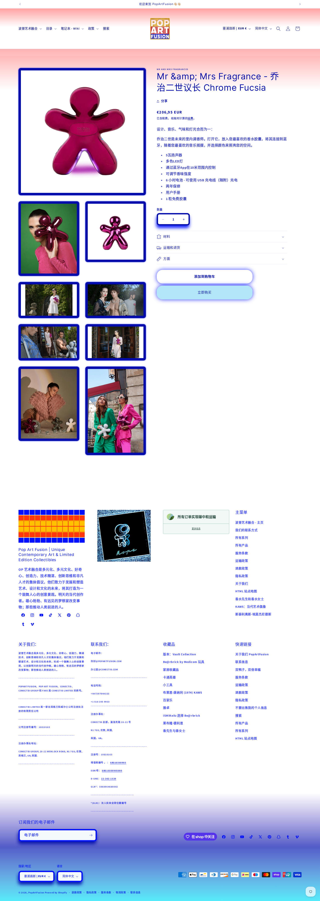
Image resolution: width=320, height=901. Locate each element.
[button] (30, 28)
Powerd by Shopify (56, 892)
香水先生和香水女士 (249, 599)
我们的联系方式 (246, 530)
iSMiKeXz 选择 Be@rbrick (181, 715)
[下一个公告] (300, 4)
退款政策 (241, 568)
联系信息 (241, 662)
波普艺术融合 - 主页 (249, 523)
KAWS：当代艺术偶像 (250, 607)
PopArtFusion (36, 892)
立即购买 (205, 292)
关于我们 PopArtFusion (252, 654)
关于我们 (241, 584)
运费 (190, 118)
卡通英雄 (169, 677)
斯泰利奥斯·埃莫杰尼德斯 (253, 614)
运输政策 (241, 561)
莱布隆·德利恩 (173, 723)
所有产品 (241, 545)
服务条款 (241, 553)
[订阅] (91, 835)
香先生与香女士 (174, 731)
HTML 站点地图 (246, 591)
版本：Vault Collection (179, 654)
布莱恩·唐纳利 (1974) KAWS (182, 693)
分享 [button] (164, 101)
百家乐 (168, 700)
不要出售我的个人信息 (251, 708)
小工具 (168, 685)
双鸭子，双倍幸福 (248, 669)
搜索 (238, 715)
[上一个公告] (20, 4)
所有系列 (241, 538)
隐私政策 (241, 576)
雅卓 (166, 708)
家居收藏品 (171, 669)
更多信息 (196, 528)
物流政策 (121, 892)
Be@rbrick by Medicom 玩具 (183, 662)
